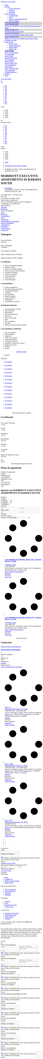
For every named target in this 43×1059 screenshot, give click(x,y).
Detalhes (3, 663)
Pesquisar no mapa (11, 905)
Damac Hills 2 (9, 917)
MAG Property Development (14, 572)
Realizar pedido (21, 352)
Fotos (2, 218)
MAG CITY (9, 820)
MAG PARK (9, 764)
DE (6, 89)
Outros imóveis (5, 228)
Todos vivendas (10, 725)
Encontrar (4, 515)
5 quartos (26, 771)
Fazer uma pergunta (7, 211)
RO (6, 102)
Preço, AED (4, 510)
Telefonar (4, 207)
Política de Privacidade (12, 881)
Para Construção (10, 891)
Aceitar (3, 941)
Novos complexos (10, 889)
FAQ (6, 903)
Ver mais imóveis (21, 638)
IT (5, 100)
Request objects (10, 721)
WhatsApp (4, 209)
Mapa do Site (9, 883)
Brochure (8, 575)
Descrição (4, 214)
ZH (6, 95)
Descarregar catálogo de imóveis (21, 463)
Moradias (8, 895)
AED (6, 112)
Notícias (7, 901)
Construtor (4, 226)
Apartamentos (5, 225)
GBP (6, 117)
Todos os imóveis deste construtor (11, 667)
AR (6, 93)
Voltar (9, 515)
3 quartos (26, 714)
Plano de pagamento (7, 223)
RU (6, 86)
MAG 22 (8, 707)
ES (6, 96)
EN (6, 87)
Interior (7, 355)
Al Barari (8, 918)
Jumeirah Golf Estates (12, 913)
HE (6, 103)
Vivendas (8, 893)
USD (6, 114)
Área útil (3, 506)
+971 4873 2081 (6, 79)
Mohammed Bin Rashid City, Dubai (16, 709)
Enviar (3, 861)
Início (2, 212)
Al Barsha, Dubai (10, 564)
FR (6, 98)
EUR (6, 110)
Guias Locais (9, 907)
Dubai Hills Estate (10, 915)
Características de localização (10, 221)
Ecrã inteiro (8, 188)
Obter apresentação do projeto (21, 413)
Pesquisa (3, 497)
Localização (4, 219)
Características (5, 216)
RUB (6, 115)
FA (6, 91)
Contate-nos (4, 230)
